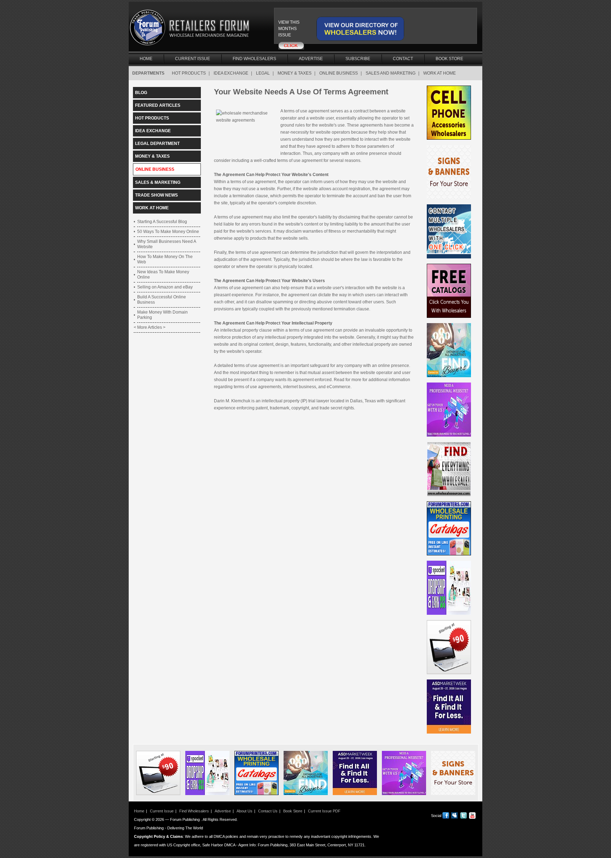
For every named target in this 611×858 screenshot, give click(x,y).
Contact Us (268, 811)
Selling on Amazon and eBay (165, 287)
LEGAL (263, 73)
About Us (244, 811)
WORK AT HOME (439, 73)
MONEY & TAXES (295, 73)
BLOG (141, 92)
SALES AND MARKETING (390, 73)
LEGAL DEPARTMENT (157, 143)
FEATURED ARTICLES (157, 105)
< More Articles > (149, 327)
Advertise (311, 58)
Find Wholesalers (254, 58)
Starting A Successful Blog (162, 221)
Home (146, 58)
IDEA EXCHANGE (231, 73)
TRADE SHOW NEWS (156, 195)
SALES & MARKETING (157, 182)
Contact (403, 58)
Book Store (449, 58)
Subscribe (357, 58)
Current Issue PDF (324, 811)
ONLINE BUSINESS (338, 73)
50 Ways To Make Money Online (168, 231)
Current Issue (192, 58)
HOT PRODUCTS (189, 73)
